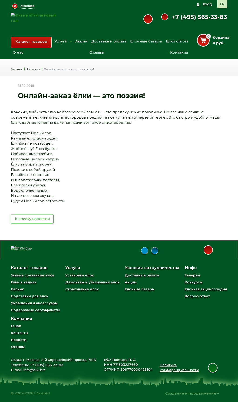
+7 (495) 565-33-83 (199, 16)
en (222, 4)
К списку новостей (32, 219)
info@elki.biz (34, 370)
